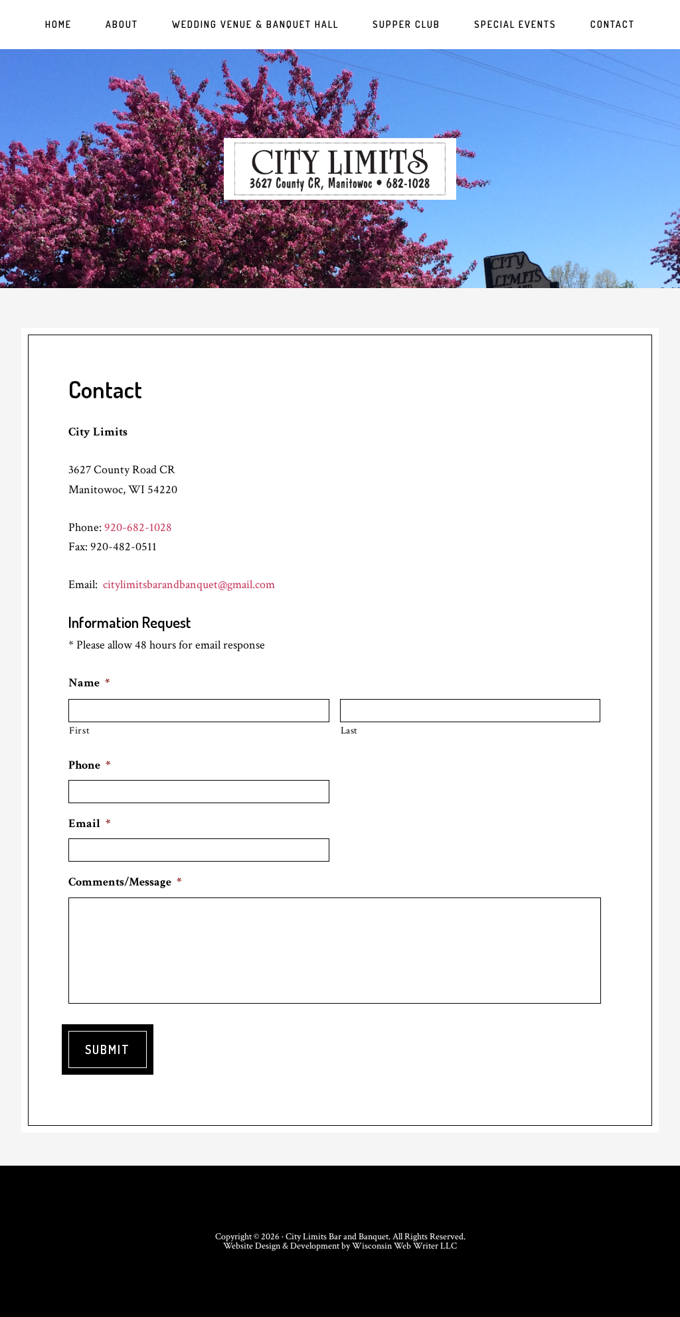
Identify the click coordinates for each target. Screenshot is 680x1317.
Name (89, 682)
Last (350, 730)
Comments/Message (124, 882)
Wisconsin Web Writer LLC (404, 1246)
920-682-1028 (138, 527)
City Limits (340, 168)
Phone (89, 765)
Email (89, 823)
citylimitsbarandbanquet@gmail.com (189, 584)
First (79, 730)
